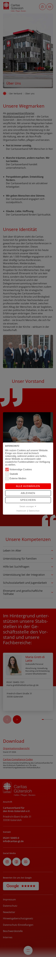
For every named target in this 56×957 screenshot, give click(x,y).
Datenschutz (34, 511)
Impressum (21, 511)
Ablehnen (28, 493)
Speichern (28, 500)
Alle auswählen (28, 486)
